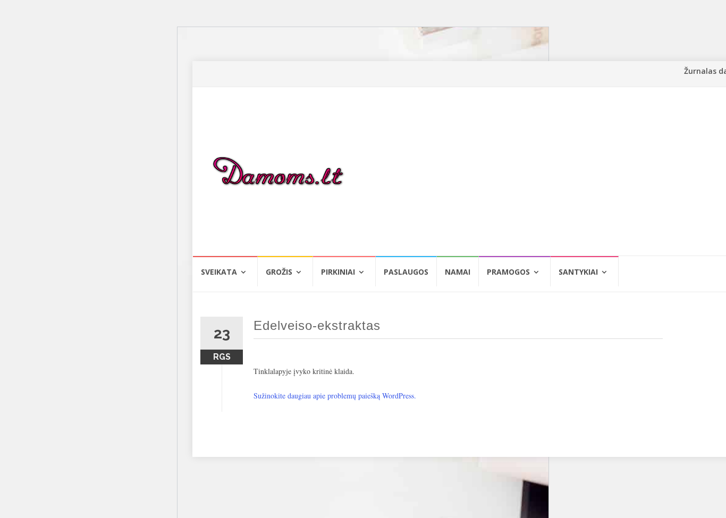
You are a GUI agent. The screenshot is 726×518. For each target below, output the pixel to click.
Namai (457, 272)
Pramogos (508, 272)
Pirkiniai (338, 272)
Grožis (279, 272)
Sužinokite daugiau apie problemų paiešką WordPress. (335, 395)
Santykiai (578, 272)
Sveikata (219, 272)
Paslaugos (406, 272)
